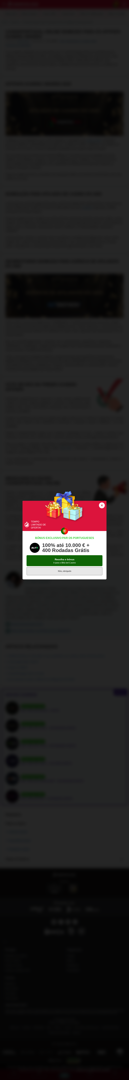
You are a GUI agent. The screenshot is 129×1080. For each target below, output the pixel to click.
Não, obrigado (64, 571)
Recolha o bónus (64, 561)
